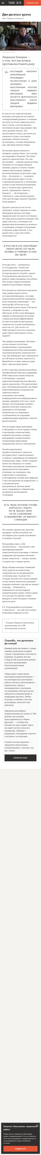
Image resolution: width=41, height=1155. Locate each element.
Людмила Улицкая (15, 18)
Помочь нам (32, 3)
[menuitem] (3, 3)
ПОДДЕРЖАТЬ (20, 1149)
